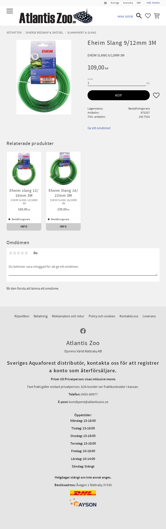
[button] (10, 11)
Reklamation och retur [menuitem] (68, 316)
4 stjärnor (22, 253)
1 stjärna (11, 253)
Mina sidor (125, 17)
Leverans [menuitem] (149, 316)
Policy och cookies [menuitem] (102, 316)
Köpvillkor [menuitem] (21, 316)
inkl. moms (153, 3)
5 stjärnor (26, 253)
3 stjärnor (18, 253)
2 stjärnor (14, 253)
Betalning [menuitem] (41, 316)
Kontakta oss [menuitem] (129, 316)
